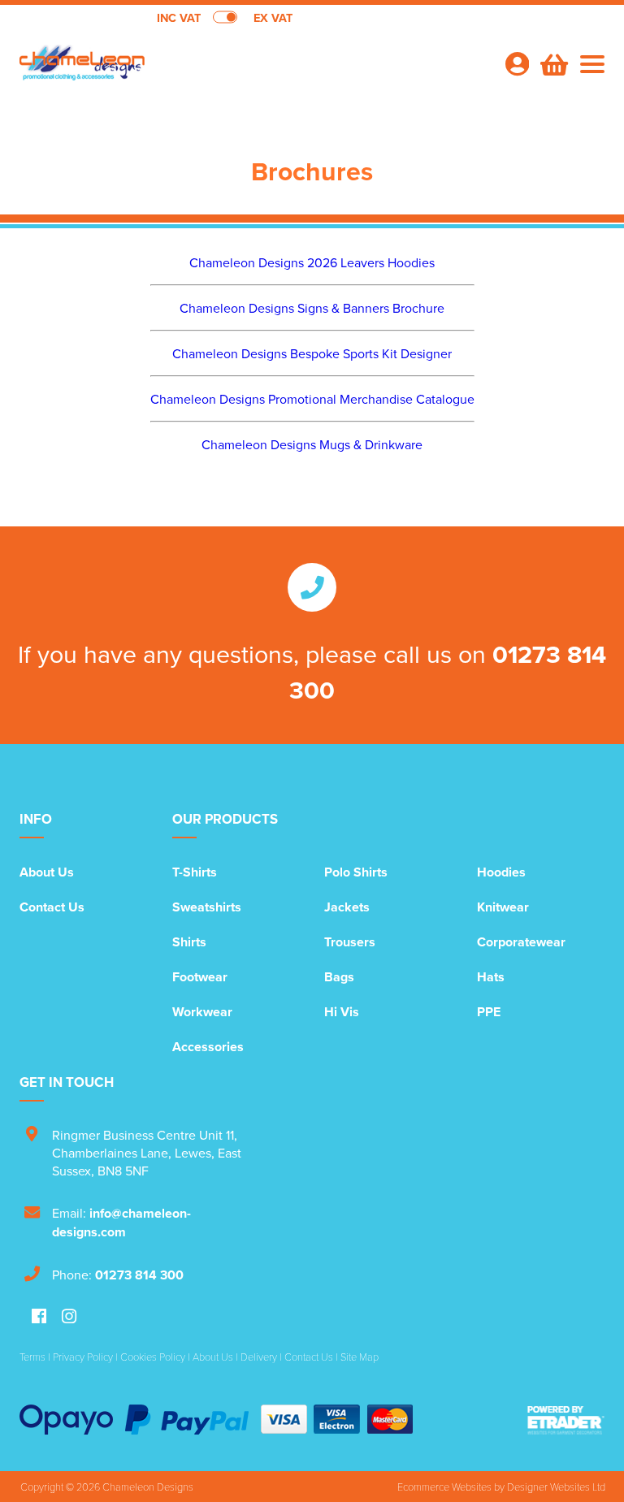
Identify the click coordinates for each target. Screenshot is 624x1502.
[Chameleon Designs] (166, 69)
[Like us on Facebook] (39, 1317)
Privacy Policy (83, 1356)
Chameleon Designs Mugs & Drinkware (312, 444)
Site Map (359, 1356)
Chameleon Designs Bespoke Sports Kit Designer (312, 353)
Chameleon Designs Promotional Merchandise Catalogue (312, 399)
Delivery (258, 1356)
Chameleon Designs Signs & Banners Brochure (312, 308)
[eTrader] (565, 1420)
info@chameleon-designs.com (121, 1222)
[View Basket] (552, 62)
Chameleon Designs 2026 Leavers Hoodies (312, 262)
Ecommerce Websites (444, 1486)
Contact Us (52, 907)
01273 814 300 (139, 1275)
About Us (47, 872)
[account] (517, 63)
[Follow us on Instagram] (69, 1317)
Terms (33, 1356)
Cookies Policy (152, 1356)
